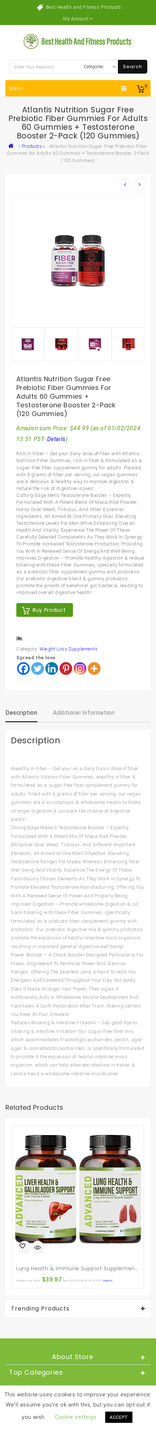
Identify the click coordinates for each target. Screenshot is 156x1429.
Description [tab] (21, 712)
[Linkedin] (51, 668)
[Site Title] (78, 41)
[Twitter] (37, 668)
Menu (16, 88)
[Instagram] (80, 668)
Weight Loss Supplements (69, 649)
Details (56, 439)
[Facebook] (23, 668)
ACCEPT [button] (119, 1417)
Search (132, 66)
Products (32, 146)
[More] (94, 668)
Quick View (37, 1248)
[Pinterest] (65, 668)
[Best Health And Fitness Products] (12, 146)
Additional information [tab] (83, 712)
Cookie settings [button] (75, 1417)
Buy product (49, 610)
